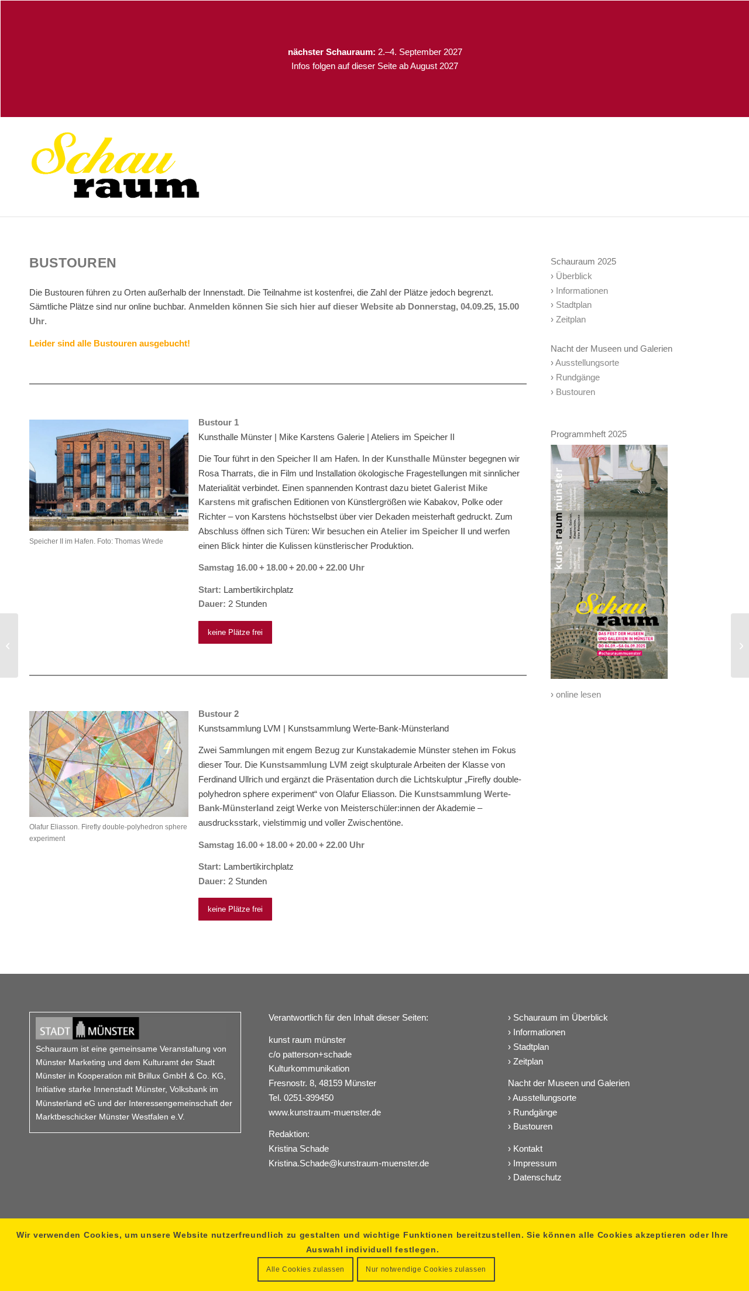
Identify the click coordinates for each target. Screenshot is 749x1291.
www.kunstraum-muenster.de (325, 1112)
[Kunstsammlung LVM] (740, 645)
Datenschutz (537, 1177)
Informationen (582, 291)
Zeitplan (571, 319)
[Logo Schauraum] (115, 167)
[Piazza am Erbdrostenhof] (9, 645)
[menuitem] (716, 167)
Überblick (574, 276)
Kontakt (527, 1148)
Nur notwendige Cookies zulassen (426, 1269)
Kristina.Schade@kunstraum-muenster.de (349, 1163)
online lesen (578, 694)
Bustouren (575, 392)
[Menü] (716, 167)
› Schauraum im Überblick (558, 1017)
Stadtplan (574, 305)
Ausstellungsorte (587, 363)
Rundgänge (578, 377)
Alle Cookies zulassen (305, 1269)
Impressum (535, 1163)
